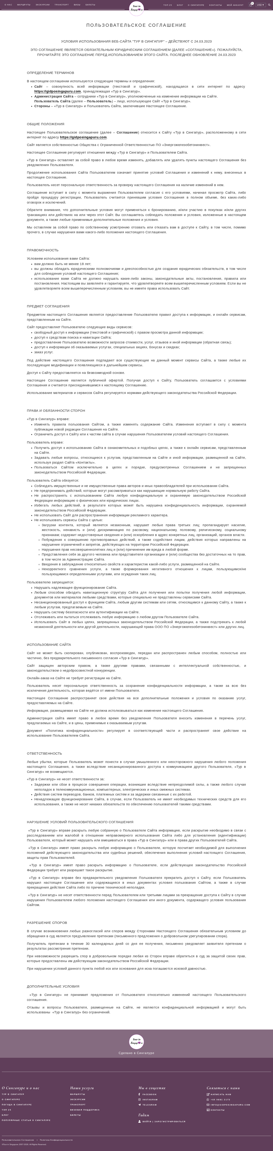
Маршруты (24, 5)
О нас (8, 5)
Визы (77, 5)
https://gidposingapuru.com (57, 91)
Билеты (90, 5)
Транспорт (62, 5)
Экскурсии (43, 5)
